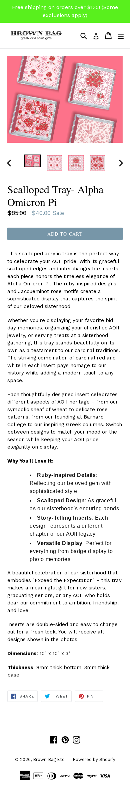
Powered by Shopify (94, 759)
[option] (32, 161)
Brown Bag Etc (48, 759)
